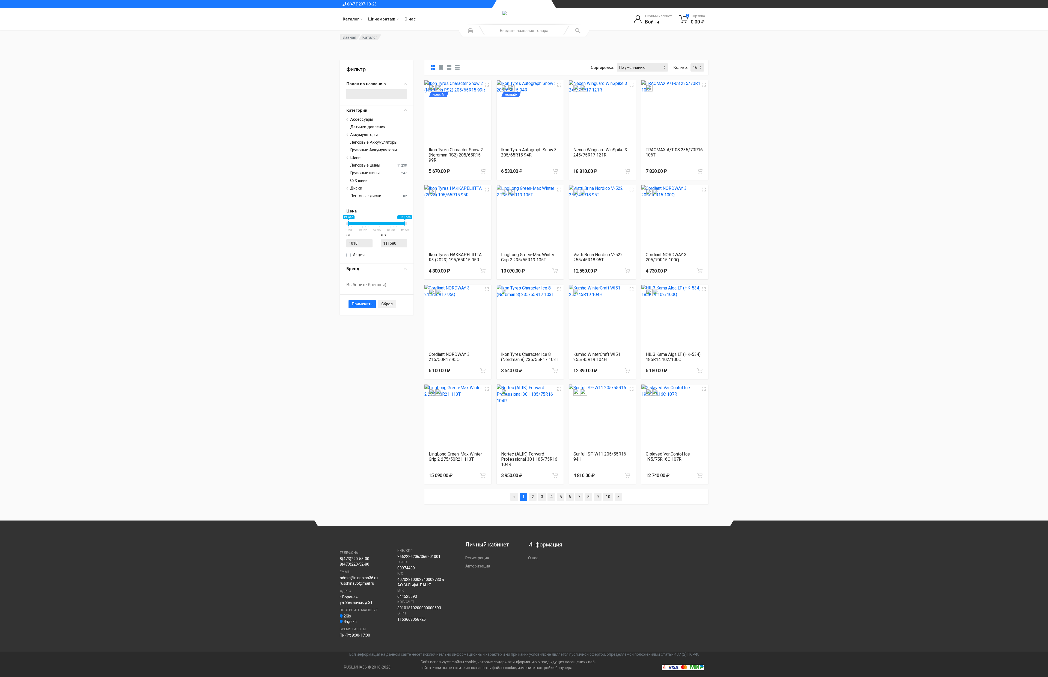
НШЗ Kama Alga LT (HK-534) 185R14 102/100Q (673, 357)
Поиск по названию (366, 83)
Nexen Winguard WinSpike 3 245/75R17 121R (600, 152)
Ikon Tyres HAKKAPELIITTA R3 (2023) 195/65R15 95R (455, 257)
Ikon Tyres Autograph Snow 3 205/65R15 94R (529, 152)
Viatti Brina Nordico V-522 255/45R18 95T (598, 257)
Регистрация (477, 557)
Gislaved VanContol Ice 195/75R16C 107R (668, 456)
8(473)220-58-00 (354, 559)
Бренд (352, 268)
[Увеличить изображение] (487, 84)
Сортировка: (602, 67)
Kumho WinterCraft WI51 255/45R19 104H (596, 357)
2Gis (347, 616)
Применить (362, 304)
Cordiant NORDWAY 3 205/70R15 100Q (666, 257)
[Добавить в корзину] (483, 171)
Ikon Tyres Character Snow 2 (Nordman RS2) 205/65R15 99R (456, 155)
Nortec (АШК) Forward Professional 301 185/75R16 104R (529, 459)
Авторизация (477, 566)
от (348, 234)
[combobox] (376, 278)
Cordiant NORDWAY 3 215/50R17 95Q (449, 357)
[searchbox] (371, 285)
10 (608, 496)
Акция (359, 254)
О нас (410, 19)
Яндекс (349, 621)
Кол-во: (680, 67)
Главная (349, 37)
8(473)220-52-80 (354, 564)
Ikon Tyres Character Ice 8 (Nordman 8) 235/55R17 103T (529, 357)
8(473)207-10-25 (361, 4)
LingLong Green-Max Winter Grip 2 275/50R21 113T (455, 456)
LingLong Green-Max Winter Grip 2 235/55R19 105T (527, 257)
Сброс (387, 304)
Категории (356, 110)
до (383, 234)
